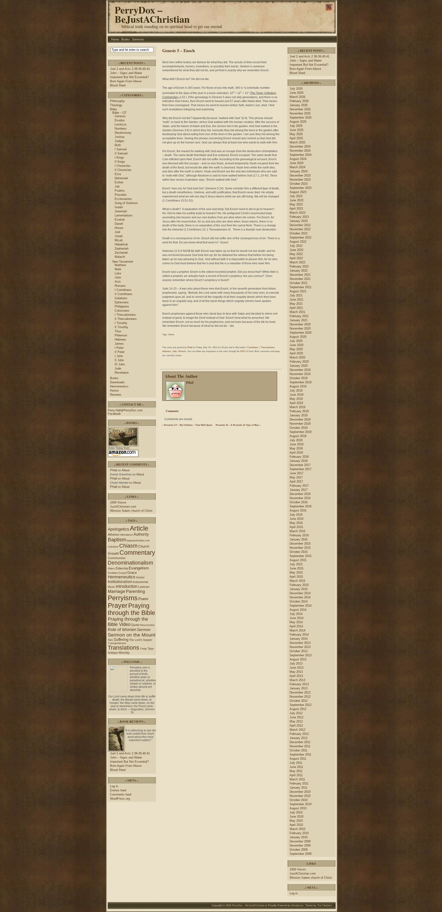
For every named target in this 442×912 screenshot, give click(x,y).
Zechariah (121, 252)
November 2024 (300, 150)
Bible (113, 109)
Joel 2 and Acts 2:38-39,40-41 (130, 69)
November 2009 (300, 845)
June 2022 (296, 250)
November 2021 (300, 279)
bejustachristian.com (138, 540)
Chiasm (128, 546)
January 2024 (299, 171)
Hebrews (120, 339)
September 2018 (300, 432)
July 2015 (296, 564)
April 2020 (296, 353)
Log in (114, 786)
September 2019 (300, 382)
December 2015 (300, 543)
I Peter (119, 347)
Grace (132, 572)
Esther (119, 182)
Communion (116, 558)
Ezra (118, 174)
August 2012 (298, 709)
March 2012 (297, 729)
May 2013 (296, 671)
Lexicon (143, 586)
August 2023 (298, 192)
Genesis (120, 116)
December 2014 (300, 593)
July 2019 (296, 390)
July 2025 (296, 126)
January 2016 (299, 539)
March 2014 (297, 630)
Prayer (118, 605)
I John (119, 356)
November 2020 (300, 328)
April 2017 (296, 481)
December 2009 (300, 841)
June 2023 (296, 200)
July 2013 (296, 663)
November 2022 (300, 229)
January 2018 (299, 461)
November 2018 (300, 423)
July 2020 (296, 341)
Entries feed (118, 790)
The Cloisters (324, 905)
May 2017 (296, 477)
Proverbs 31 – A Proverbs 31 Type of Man (237, 425)
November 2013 (300, 647)
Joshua (119, 137)
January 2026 (299, 105)
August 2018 (298, 436)
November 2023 (300, 179)
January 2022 (299, 270)
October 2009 (299, 849)
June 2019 (296, 394)
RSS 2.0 (244, 351)
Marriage (116, 591)
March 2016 (297, 531)
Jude (118, 368)
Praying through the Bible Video (128, 622)
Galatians (121, 298)
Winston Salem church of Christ (131, 510)
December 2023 (300, 175)
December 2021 (300, 274)
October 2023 (299, 183)
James (119, 343)
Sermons (138, 39)
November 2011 (300, 746)
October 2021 (299, 283)
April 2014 (296, 626)
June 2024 (296, 163)
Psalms (120, 190)
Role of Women (122, 629)
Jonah (119, 236)
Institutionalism (120, 582)
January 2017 (299, 490)
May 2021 (296, 303)
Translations (123, 648)
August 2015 (298, 560)
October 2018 (299, 427)
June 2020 (296, 345)
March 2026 (297, 97)
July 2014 (296, 614)
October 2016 (299, 502)
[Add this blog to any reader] (329, 10)
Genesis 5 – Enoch (178, 50)
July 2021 (296, 295)
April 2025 (296, 138)
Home (115, 39)
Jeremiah (121, 211)
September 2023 (300, 188)
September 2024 (300, 154)
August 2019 (298, 386)
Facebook (114, 413)
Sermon (143, 630)
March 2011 (297, 779)
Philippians (122, 306)
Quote (135, 625)
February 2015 (299, 585)
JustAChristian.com (123, 506)
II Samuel (121, 153)
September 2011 (300, 754)
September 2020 (300, 332)
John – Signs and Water (126, 73)
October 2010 (299, 800)
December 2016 (300, 494)
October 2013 (299, 651)
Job (117, 186)
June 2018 (296, 444)
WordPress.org (120, 798)
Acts (118, 281)
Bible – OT (119, 112)
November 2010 (300, 796)
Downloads (117, 382)
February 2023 (299, 217)
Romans (120, 285)
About (126, 470)
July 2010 (296, 812)
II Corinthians (123, 294)
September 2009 (300, 853)
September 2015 (300, 556)
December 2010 (300, 791)
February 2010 (299, 833)
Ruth (118, 145)
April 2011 (296, 775)
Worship (124, 652)
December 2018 (300, 419)
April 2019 (296, 403)
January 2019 (299, 415)
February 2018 (299, 456)
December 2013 (300, 643)
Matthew (120, 265)
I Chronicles (123, 166)
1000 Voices (118, 502)
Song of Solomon (126, 203)
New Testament (122, 261)
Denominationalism (130, 563)
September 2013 (300, 655)
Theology (116, 105)
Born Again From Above (126, 81)
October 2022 (299, 233)
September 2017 (300, 469)
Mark (118, 269)
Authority (141, 534)
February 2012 (299, 734)
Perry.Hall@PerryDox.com (125, 410)
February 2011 (299, 783)
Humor (114, 390)
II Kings (120, 161)
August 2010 (298, 808)
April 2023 (296, 208)
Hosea (119, 228)
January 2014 (299, 638)
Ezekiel (120, 219)
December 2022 (300, 225)
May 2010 (296, 820)
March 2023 (297, 212)
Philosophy (117, 101)
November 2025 (300, 113)
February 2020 (299, 361)
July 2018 (296, 440)
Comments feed (120, 794)
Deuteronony (123, 132)
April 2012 (296, 725)
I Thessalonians (125, 314)
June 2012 (296, 717)
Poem (143, 599)
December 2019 (300, 370)
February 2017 (299, 485)
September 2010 (300, 804)
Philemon (121, 335)
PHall (113, 470)
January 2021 (299, 320)
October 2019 (299, 378)
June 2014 (296, 618)
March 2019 (297, 407)
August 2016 (298, 510)
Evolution (113, 572)
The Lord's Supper (140, 640)
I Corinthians (123, 290)
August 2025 (298, 121)
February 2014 (299, 634)
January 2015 (299, 589)
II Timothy (121, 327)
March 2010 (297, 829)
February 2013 (299, 684)
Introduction (126, 586)
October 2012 (299, 700)
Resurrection (147, 625)
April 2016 (296, 527)
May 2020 (296, 349)
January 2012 (299, 738)
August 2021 (298, 291)
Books (125, 39)
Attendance (126, 534)
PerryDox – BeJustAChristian (152, 14)
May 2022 (296, 254)
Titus (118, 331)
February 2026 (299, 101)
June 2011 (296, 767)
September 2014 (300, 605)
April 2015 (296, 576)
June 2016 (296, 518)
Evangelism (139, 568)
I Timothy (121, 323)
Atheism (113, 534)
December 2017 (300, 465)
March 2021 (297, 312)
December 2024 (300, 146)
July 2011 (296, 762)
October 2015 (299, 552)
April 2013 (296, 676)
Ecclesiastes (123, 199)
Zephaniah (121, 248)
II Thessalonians (126, 319)
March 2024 (297, 167)
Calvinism (113, 546)
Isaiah (119, 207)
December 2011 (300, 742)
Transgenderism (117, 643)
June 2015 (296, 568)
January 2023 (299, 221)
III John (120, 364)
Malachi (120, 257)
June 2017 (296, 473)
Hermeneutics (119, 386)
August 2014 (298, 609)
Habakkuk (121, 244)
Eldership (122, 568)
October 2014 (299, 601)
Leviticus (121, 124)
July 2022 (296, 245)
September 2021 (300, 287)
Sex (110, 640)
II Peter (120, 352)
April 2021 (296, 308)
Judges (119, 141)
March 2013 (297, 680)
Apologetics (118, 529)
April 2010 (296, 825)
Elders (111, 568)
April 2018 (296, 452)
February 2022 (299, 266)
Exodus (120, 120)
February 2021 (299, 316)
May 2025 (296, 134)
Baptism (117, 540)
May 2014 (296, 622)
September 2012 (300, 705)
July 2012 (296, 713)
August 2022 (298, 241)
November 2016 (300, 498)
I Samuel (121, 149)
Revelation (122, 372)
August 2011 (298, 758)
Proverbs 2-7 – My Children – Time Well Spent (188, 425)
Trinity (143, 648)
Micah (119, 240)
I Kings (119, 157)
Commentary (137, 552)
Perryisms (123, 598)
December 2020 (300, 324)
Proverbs (121, 194)
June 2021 (296, 299)
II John (119, 360)
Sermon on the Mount (131, 634)
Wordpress (297, 905)
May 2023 (296, 204)
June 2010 (296, 816)
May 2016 (296, 523)
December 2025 (300, 109)
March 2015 (297, 580)
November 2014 (300, 597)
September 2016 (300, 506)
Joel (117, 232)
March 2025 (297, 142)
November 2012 (300, 696)
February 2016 (299, 535)
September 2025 (300, 117)
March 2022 (297, 262)
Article (139, 528)
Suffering (121, 640)
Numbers (121, 128)
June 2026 (296, 92)
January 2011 (298, 787)
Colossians (122, 310)
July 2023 (296, 196)
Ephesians (122, 302)
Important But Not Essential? (129, 77)
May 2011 (296, 771)
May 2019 (296, 399)
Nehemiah (121, 178)
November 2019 (300, 374)
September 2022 (300, 237)
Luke (118, 273)
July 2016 (296, 514)
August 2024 (298, 159)
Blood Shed (117, 85)
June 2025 (296, 130)
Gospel (123, 572)
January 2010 (299, 837)
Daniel (119, 223)
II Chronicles (123, 170)
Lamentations (124, 215)
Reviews (115, 394)
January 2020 (299, 365)
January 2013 (299, 688)
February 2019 (299, 411)
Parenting (135, 591)
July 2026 (296, 88)
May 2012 (296, 721)
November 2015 (300, 547)
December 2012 (300, 692)
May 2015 (296, 572)
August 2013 (298, 659)
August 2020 (298, 336)
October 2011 (298, 750)
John (118, 277)
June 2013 (296, 667)
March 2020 (297, 357)
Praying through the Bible (131, 609)
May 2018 (296, 448)
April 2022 (296, 258)
